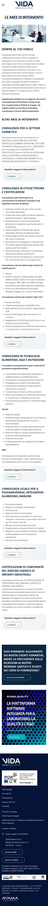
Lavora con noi (8, 802)
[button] (3, 5)
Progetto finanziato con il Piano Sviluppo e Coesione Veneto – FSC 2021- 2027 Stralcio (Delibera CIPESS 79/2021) (21, 868)
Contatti (5, 806)
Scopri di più (15, 737)
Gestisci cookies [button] (9, 828)
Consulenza (7, 798)
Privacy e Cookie (9, 812)
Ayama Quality (11, 852)
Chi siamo (6, 793)
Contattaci (11, 176)
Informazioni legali (10, 816)
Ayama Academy (11, 860)
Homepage (7, 789)
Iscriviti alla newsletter (16, 677)
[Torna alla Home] (24, 5)
